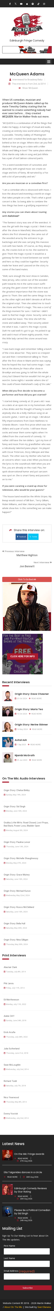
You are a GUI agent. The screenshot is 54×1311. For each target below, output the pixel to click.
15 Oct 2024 (22, 714)
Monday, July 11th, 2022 (16, 1004)
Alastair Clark (10, 967)
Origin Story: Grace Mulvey (17, 874)
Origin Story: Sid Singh (14, 806)
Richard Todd (10, 1081)
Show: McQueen (30, 88)
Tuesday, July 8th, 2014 (16, 972)
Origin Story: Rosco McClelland (19, 907)
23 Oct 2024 (22, 698)
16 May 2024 (22, 729)
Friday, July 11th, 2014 (15, 988)
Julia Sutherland (12, 1048)
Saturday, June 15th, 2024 (16, 879)
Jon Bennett (27, 566)
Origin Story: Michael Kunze (17, 891)
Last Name (9, 1258)
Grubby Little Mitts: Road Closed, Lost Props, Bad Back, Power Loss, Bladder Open (26, 824)
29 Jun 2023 (22, 760)
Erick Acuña (9, 1032)
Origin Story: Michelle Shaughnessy (21, 858)
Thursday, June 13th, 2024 (17, 847)
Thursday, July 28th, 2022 (17, 1037)
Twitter (34, 537)
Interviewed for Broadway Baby (27, 80)
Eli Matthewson (11, 999)
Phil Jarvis (9, 983)
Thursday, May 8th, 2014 (16, 1102)
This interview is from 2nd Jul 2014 (28, 84)
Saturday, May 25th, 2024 (16, 928)
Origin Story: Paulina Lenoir (17, 842)
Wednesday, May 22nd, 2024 (18, 895)
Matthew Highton (27, 555)
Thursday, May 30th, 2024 (17, 944)
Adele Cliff (9, 1016)
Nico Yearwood (11, 1097)
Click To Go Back (26, 579)
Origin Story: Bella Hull (14, 923)
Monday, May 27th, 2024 (16, 863)
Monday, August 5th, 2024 (17, 830)
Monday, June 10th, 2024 (16, 811)
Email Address (19, 1271)
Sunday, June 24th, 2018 (16, 1020)
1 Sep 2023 (21, 745)
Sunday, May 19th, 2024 (16, 795)
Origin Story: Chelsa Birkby (17, 790)
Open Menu (49, 62)
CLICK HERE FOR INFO (22, 656)
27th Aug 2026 (26, 1161)
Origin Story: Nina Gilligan (16, 939)
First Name (9, 1245)
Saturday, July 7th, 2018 (16, 1086)
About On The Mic (13, 1307)
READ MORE (36, 698)
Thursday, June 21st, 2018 (17, 1053)
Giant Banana (44, 1307)
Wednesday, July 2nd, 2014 (17, 1069)
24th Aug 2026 (26, 1220)
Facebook (22, 537)
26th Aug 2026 (32, 1177)
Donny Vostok (11, 1113)
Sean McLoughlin (12, 1064)
